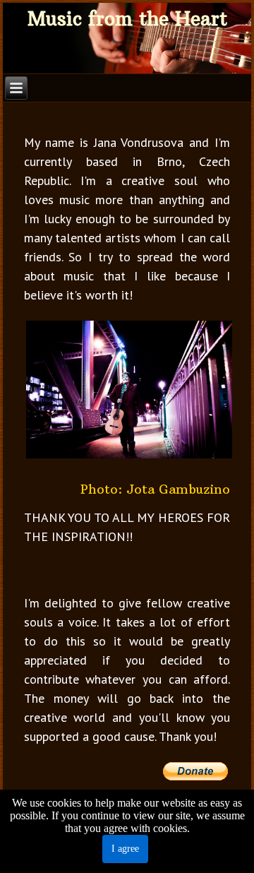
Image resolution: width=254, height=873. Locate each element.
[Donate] (196, 777)
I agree (125, 848)
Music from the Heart (127, 18)
